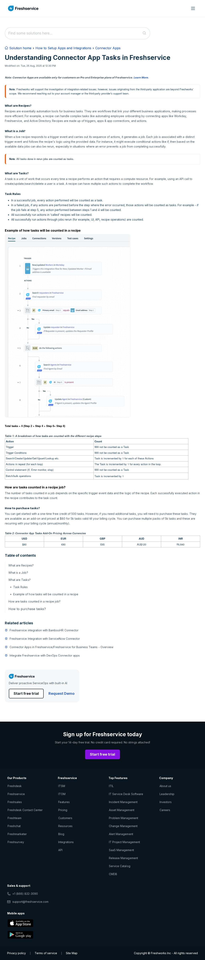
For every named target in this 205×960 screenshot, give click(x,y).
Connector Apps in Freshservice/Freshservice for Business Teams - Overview (61, 647)
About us (165, 786)
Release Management (123, 858)
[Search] (144, 33)
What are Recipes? (21, 565)
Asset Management (121, 810)
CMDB (113, 874)
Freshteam (14, 818)
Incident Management (123, 802)
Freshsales (15, 802)
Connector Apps (108, 48)
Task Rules (20, 587)
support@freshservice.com (30, 901)
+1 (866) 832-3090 (25, 893)
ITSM (61, 786)
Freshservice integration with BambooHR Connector (44, 630)
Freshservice (16, 794)
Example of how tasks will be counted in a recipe (45, 594)
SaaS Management (121, 850)
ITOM (61, 794)
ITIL (111, 786)
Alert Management (121, 834)
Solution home (19, 48)
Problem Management (123, 818)
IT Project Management (124, 842)
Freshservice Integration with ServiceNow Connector (45, 638)
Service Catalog (119, 866)
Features (64, 802)
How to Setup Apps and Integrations (63, 48)
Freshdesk (15, 786)
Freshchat (14, 826)
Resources (65, 826)
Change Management (123, 826)
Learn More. (141, 77)
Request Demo (61, 693)
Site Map (71, 953)
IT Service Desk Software (126, 794)
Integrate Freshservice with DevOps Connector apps (45, 655)
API (60, 850)
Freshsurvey (16, 842)
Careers (165, 810)
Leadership (167, 794)
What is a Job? (18, 572)
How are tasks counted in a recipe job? (34, 601)
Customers (65, 818)
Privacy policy (16, 953)
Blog (61, 834)
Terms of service (46, 953)
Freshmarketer (17, 834)
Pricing (62, 810)
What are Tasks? (19, 579)
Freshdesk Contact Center (25, 810)
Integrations (66, 842)
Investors (166, 802)
